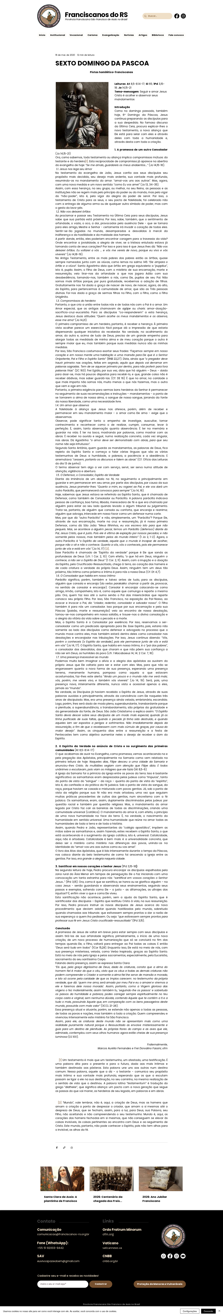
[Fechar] (219, 1311)
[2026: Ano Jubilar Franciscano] (161, 1179)
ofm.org (108, 1234)
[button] (57, 35)
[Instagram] (183, 16)
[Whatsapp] (163, 1256)
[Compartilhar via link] (64, 1147)
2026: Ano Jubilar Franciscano (154, 1199)
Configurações (190, 1311)
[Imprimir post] (71, 1147)
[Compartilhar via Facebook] (56, 1147)
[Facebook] (176, 16)
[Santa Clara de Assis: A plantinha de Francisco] (62, 1179)
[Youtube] (183, 1256)
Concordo (208, 1311)
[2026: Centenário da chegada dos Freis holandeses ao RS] (111, 1179)
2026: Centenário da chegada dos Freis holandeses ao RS (107, 1199)
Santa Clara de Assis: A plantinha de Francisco (60, 1199)
